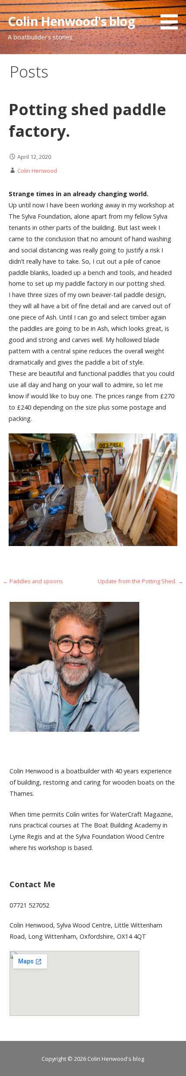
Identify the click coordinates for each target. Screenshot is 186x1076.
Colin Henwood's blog (71, 21)
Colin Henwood (37, 170)
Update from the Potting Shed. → (140, 581)
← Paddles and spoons (33, 581)
